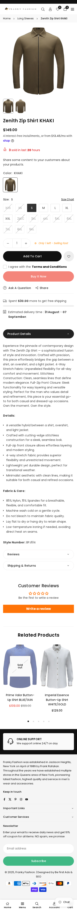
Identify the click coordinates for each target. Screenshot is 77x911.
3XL (33, 219)
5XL (57, 219)
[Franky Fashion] (20, 9)
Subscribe (38, 861)
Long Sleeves (25, 18)
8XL (19, 229)
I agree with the (37, 267)
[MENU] (72, 9)
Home (6, 18)
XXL (7, 219)
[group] (38, 61)
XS (20, 208)
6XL (69, 219)
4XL (45, 219)
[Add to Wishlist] (69, 256)
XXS (8, 208)
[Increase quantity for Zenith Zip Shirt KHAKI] (25, 243)
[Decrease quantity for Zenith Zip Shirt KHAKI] (7, 243)
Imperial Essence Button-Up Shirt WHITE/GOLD (57, 699)
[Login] (50, 9)
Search (36, 907)
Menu (22, 907)
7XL (7, 229)
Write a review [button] (38, 608)
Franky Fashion (13, 762)
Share (44, 288)
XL (66, 208)
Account (54, 907)
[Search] (43, 9)
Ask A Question (19, 288)
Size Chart (67, 199)
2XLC (20, 219)
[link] (38, 741)
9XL (31, 229)
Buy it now (38, 276)
